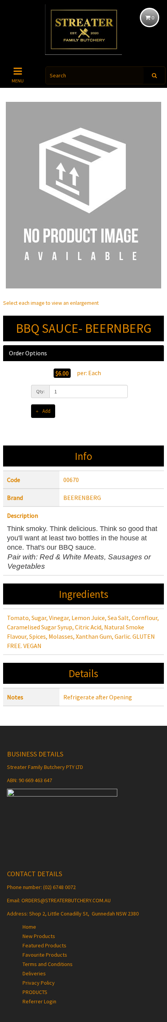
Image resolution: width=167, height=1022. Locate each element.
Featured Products (44, 945)
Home (29, 926)
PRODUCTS (35, 992)
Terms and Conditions (48, 964)
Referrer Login (39, 1001)
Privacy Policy (39, 982)
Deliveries (34, 973)
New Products (39, 936)
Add (46, 411)
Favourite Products (45, 954)
